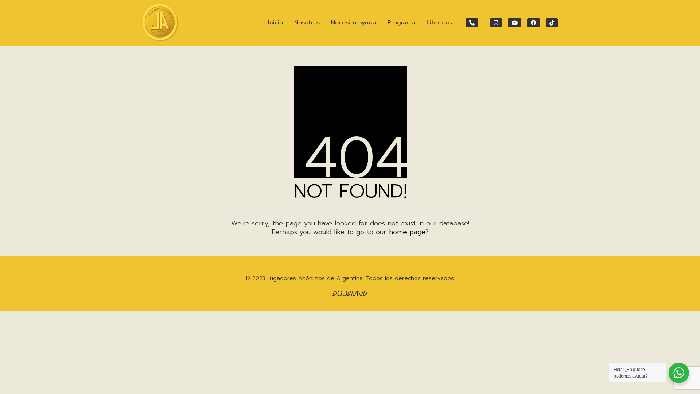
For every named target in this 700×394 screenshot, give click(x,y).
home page (407, 232)
